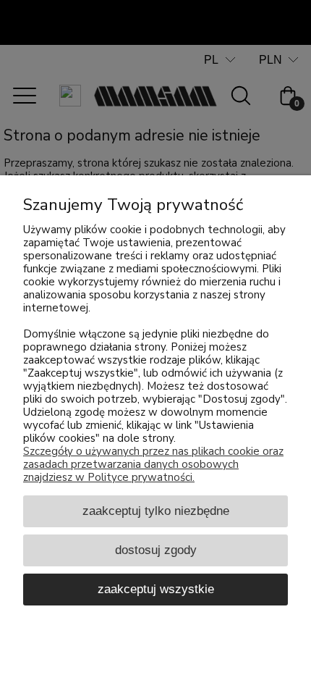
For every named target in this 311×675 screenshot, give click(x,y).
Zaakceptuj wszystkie (156, 589)
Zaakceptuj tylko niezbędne (155, 510)
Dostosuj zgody (156, 549)
